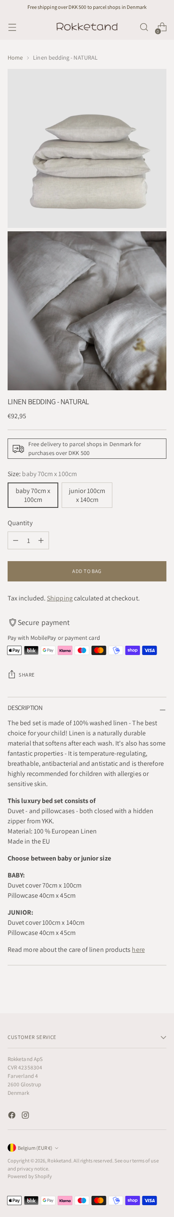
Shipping (60, 598)
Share (27, 674)
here (138, 949)
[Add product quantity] (41, 540)
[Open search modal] (143, 27)
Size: (42, 473)
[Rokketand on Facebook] (13, 1116)
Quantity (20, 522)
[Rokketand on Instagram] (26, 1116)
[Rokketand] (87, 27)
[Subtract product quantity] (15, 540)
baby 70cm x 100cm (33, 495)
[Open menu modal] (12, 27)
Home (15, 57)
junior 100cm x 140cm (87, 495)
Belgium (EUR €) (35, 1147)
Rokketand (59, 1160)
